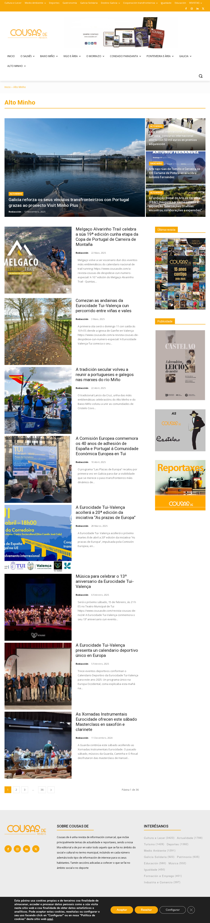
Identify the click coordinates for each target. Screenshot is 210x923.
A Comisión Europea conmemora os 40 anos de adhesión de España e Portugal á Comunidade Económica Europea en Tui (107, 446)
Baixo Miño (156, 163)
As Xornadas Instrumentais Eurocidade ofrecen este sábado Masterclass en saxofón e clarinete (106, 722)
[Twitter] (203, 8)
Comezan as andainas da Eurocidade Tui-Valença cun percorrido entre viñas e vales (103, 305)
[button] (200, 76)
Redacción (82, 252)
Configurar (173, 910)
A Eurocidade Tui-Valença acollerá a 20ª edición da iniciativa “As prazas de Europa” (106, 512)
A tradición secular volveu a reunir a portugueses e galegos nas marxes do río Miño (105, 374)
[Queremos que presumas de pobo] (29, 33)
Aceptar (122, 910)
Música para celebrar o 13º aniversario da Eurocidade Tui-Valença (105, 581)
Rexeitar (146, 910)
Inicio (8, 87)
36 (42, 789)
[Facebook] (186, 8)
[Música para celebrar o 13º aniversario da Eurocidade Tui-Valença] (38, 607)
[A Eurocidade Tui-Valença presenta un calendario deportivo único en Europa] (38, 676)
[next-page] (51, 789)
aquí (50, 919)
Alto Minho (16, 194)
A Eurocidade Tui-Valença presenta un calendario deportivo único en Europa (107, 650)
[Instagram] (191, 8)
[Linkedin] (197, 8)
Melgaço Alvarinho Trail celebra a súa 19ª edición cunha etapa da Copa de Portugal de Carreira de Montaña (107, 237)
